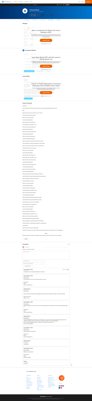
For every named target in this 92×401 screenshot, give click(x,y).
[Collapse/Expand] (46, 244)
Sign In (82, 1)
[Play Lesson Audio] (24, 10)
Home (27, 377)
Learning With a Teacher (51, 385)
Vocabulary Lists (28, 381)
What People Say (39, 381)
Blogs (38, 388)
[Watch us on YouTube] (61, 386)
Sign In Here (49, 43)
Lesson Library (24, 4)
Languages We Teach (40, 385)
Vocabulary (20, 1)
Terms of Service (55, 399)
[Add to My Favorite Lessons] (42, 15)
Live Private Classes (29, 382)
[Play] (23, 50)
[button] (79, 1)
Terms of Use (61, 398)
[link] (57, 4)
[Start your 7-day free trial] (62, 378)
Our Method (39, 377)
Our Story (38, 378)
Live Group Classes (29, 384)
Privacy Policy (57, 398)
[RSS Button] (23, 247)
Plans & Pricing (39, 382)
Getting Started (50, 378)
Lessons (15, 1)
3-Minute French (29, 4)
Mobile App (28, 388)
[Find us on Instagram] (61, 388)
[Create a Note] (46, 15)
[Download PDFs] (49, 15)
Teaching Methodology (51, 384)
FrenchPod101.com (52, 398)
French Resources (29, 385)
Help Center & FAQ (51, 377)
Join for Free (46, 40)
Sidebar (68, 4)
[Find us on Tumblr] (59, 388)
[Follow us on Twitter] (59, 386)
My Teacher (26, 1)
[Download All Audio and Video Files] (52, 15)
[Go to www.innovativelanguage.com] (46, 396)
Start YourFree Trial (88, 2)
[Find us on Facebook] (63, 386)
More (31, 1)
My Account (49, 381)
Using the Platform (51, 382)
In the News (39, 384)
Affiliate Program (39, 389)
